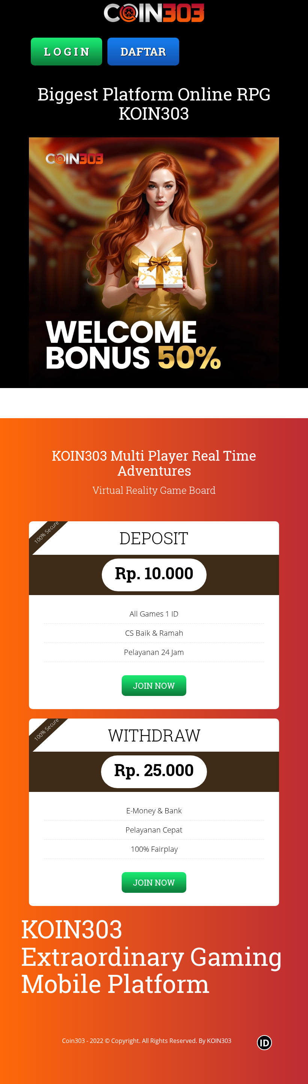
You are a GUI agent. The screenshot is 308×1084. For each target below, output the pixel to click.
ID (265, 1042)
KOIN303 (219, 1041)
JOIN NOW (154, 685)
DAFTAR (143, 51)
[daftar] (154, 262)
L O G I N (66, 51)
